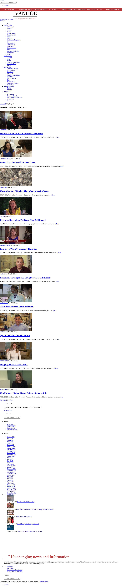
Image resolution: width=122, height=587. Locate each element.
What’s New (7, 91)
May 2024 (10, 480)
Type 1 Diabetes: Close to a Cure (15, 335)
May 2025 (10, 461)
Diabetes (9, 38)
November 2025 (11, 451)
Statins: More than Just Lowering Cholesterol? (21, 133)
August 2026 (10, 437)
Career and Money (12, 68)
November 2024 (11, 470)
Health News (11, 70)
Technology (10, 84)
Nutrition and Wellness (13, 62)
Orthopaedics (11, 44)
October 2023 (11, 491)
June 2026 (10, 440)
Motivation (10, 73)
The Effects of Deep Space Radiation (16, 306)
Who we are (10, 94)
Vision (9, 54)
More (57, 137)
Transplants (10, 52)
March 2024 (10, 483)
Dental (9, 36)
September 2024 (11, 474)
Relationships (11, 81)
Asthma (9, 30)
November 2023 (11, 490)
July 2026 (10, 438)
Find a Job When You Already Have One (18, 249)
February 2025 (11, 465)
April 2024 (10, 482)
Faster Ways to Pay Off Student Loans (17, 162)
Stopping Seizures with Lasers (14, 364)
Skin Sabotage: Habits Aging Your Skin (28, 524)
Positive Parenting (9, 86)
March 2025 (10, 464)
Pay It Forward (11, 78)
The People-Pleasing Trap (24, 516)
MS (8, 41)
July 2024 (10, 477)
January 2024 (11, 486)
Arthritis (9, 28)
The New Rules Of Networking (26, 502)
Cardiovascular (11, 35)
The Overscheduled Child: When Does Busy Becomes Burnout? (35, 509)
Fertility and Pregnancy (13, 40)
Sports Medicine (11, 64)
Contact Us (10, 99)
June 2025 (10, 459)
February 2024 (11, 485)
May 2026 (10, 441)
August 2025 (10, 456)
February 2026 (11, 446)
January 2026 (11, 448)
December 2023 (11, 488)
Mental (9, 60)
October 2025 (11, 453)
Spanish (9, 89)
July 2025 (10, 457)
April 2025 (10, 462)
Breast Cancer (11, 33)
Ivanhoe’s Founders (12, 96)
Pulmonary (10, 49)
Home (8, 24)
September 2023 (11, 493)
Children (9, 57)
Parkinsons (10, 46)
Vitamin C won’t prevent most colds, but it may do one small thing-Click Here (77, 9)
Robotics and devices (13, 51)
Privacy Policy (44, 581)
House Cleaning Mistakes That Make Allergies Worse (24, 191)
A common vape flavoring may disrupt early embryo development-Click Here (33, 9)
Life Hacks (10, 72)
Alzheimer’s (10, 27)
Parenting (10, 76)
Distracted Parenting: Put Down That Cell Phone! (23, 220)
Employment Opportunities (14, 97)
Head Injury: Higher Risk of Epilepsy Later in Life (23, 393)
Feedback (10, 101)
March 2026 (10, 445)
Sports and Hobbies (12, 83)
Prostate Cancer (11, 48)
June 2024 (10, 478)
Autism (9, 32)
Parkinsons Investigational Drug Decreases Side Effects (25, 278)
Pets (8, 80)
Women (9, 65)
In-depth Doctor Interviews (14, 571)
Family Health (8, 56)
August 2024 (10, 475)
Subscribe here (8, 410)
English (9, 88)
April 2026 (10, 443)
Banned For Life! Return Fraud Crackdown (29, 531)
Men (8, 59)
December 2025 (11, 449)
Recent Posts (10, 494)
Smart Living (7, 67)
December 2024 (11, 469)
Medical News (8, 25)
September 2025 (11, 454)
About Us (6, 93)
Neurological (10, 43)
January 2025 (11, 467)
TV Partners (10, 568)
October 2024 (11, 472)
